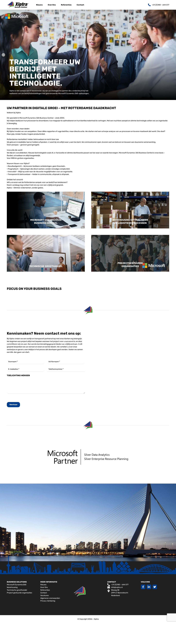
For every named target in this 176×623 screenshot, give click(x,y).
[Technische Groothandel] (46, 253)
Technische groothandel (17, 590)
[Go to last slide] (3, 55)
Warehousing (12, 587)
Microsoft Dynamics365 (16, 585)
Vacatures (44, 595)
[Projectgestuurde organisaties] (130, 253)
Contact (80, 5)
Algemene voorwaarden (50, 598)
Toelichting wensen (18, 375)
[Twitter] (154, 587)
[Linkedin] (149, 587)
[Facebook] (143, 587)
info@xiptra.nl (117, 587)
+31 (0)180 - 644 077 (119, 585)
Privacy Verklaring (47, 601)
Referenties (66, 5)
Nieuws (39, 5)
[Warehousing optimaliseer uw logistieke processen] (130, 210)
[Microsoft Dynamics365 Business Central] (46, 210)
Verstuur (13, 404)
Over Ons (52, 5)
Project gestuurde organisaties (19, 593)
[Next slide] (172, 55)
